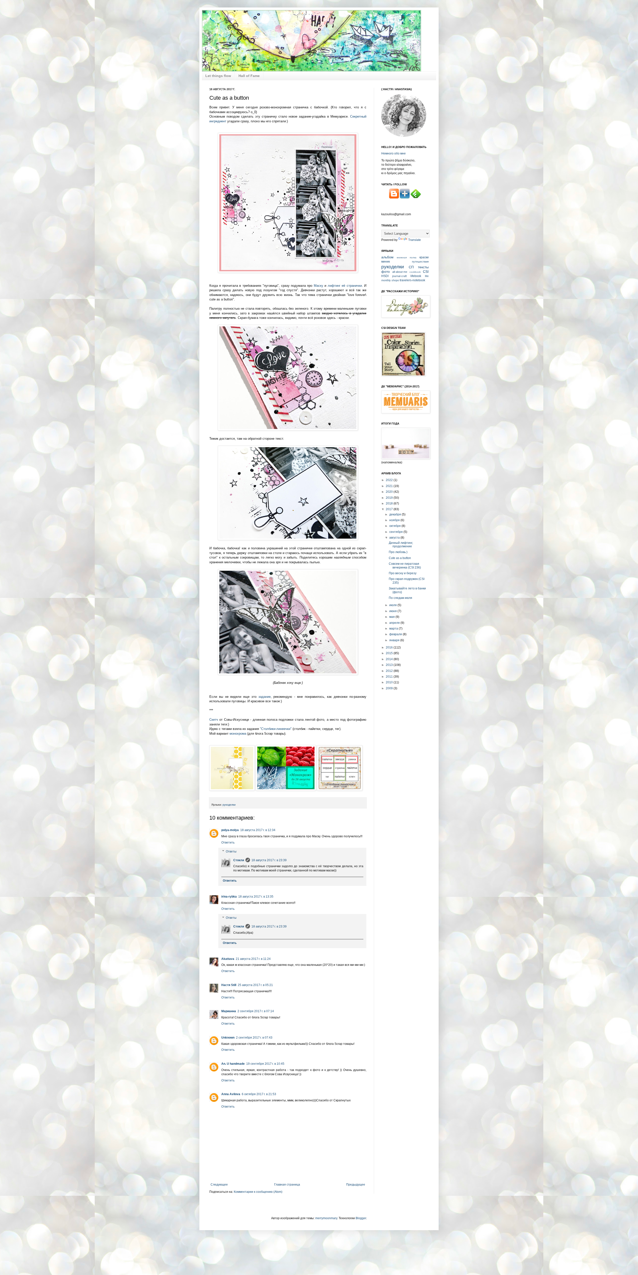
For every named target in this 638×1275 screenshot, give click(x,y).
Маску (318, 285)
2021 (390, 486)
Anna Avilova (230, 1094)
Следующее (219, 1184)
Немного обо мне (393, 153)
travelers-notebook (412, 280)
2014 (390, 659)
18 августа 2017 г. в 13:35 (255, 896)
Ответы (231, 851)
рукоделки (229, 804)
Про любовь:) (398, 552)
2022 (390, 480)
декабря (395, 514)
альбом (387, 257)
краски (424, 257)
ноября (394, 520)
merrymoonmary (326, 1218)
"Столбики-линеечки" (276, 729)
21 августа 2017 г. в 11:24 (253, 959)
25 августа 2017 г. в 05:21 (255, 985)
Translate (414, 240)
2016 (390, 647)
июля (393, 605)
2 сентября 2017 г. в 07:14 (256, 1011)
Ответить (228, 842)
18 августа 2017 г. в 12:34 (257, 830)
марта (394, 628)
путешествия (420, 261)
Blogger (361, 1218)
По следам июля (400, 598)
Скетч (213, 719)
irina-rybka (229, 896)
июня (393, 611)
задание (264, 697)
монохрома (238, 733)
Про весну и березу (402, 573)
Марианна (228, 1011)
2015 (390, 653)
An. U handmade (233, 1063)
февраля (396, 634)
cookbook (415, 272)
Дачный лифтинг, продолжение (401, 544)
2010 (390, 682)
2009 (390, 688)
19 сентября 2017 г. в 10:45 (265, 1063)
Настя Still (228, 985)
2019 (390, 497)
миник (385, 261)
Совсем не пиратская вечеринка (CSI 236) (405, 565)
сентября (396, 532)
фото (385, 272)
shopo (395, 280)
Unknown (228, 1037)
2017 (390, 509)
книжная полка (406, 257)
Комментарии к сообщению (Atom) (258, 1192)
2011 (390, 676)
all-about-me (399, 271)
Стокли (238, 860)
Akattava (227, 959)
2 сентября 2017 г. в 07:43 (254, 1037)
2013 (390, 665)
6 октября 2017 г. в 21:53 (259, 1094)
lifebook (415, 276)
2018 (390, 503)
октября (395, 526)
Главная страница (287, 1184)
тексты (423, 267)
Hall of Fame (249, 76)
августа (394, 537)
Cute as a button (400, 558)
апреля (394, 623)
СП (411, 267)
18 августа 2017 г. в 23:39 (269, 860)
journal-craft (399, 276)
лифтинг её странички (345, 285)
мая (392, 617)
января (394, 640)
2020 (390, 492)
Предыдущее (355, 1184)
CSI (426, 272)
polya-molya (230, 830)
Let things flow (218, 76)
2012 (390, 671)
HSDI (385, 276)
